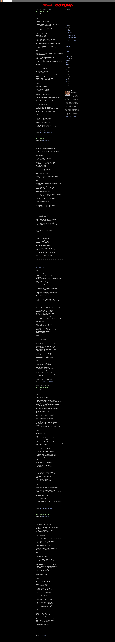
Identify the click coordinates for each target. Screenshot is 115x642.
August (68, 46)
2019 (67, 67)
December (69, 30)
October (69, 42)
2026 (67, 25)
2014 (67, 76)
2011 (67, 81)
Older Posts (60, 633)
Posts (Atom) (43, 635)
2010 (67, 83)
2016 (67, 72)
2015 (67, 74)
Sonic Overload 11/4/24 (42, 263)
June (68, 49)
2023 (67, 60)
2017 (67, 71)
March (68, 55)
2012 (67, 79)
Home (49, 633)
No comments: (50, 132)
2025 (67, 27)
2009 (67, 85)
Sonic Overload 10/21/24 (42, 514)
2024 (67, 29)
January (69, 58)
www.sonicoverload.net (46, 13)
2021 (67, 64)
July (68, 48)
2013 (67, 78)
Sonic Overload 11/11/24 (42, 138)
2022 (67, 62)
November (69, 32)
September (69, 44)
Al (72, 90)
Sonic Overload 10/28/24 (42, 387)
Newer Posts (38, 633)
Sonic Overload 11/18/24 (42, 11)
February (69, 56)
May (68, 51)
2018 (67, 69)
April (68, 53)
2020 (67, 65)
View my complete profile (70, 116)
